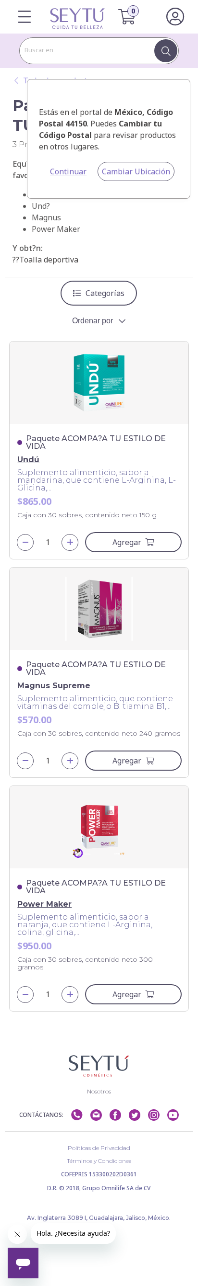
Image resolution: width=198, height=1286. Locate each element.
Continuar (68, 171)
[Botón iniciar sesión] (175, 16)
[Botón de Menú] (24, 17)
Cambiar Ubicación (136, 171)
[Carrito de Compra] (133, 16)
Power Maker (44, 904)
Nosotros (99, 1091)
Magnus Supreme (53, 685)
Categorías (105, 293)
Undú (28, 459)
